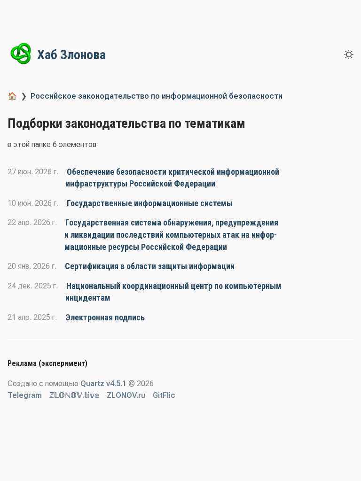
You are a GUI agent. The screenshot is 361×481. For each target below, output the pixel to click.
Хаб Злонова (71, 54)
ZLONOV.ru (126, 395)
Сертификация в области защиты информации (150, 266)
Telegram (25, 395)
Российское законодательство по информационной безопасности (157, 96)
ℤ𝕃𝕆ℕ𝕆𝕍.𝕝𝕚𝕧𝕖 (74, 395)
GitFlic (164, 395)
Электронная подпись (105, 317)
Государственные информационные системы (150, 203)
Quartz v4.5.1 (103, 383)
